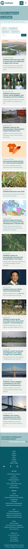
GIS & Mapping (14, 539)
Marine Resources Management (14, 503)
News (14, 457)
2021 (4, 28)
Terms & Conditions (10, 547)
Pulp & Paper (14, 485)
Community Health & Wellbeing (14, 525)
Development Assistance (14, 474)
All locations (12, 28)
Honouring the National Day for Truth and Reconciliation (13, 162)
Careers (14, 459)
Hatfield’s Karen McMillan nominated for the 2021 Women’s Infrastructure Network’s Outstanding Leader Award (12, 385)
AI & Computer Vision (14, 535)
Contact (14, 461)
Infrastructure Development (14, 513)
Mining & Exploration (14, 480)
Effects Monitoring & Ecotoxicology (14, 497)
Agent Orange (14, 463)
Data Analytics (14, 537)
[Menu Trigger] (21, 3)
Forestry (14, 476)
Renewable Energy (14, 487)
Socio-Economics (14, 529)
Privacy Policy (20, 547)
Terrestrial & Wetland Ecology (14, 517)
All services (15, 32)
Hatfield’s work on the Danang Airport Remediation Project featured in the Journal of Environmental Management (13, 130)
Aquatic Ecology (14, 495)
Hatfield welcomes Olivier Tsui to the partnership (12, 290)
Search (23, 35)
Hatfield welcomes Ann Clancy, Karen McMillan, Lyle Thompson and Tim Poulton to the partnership (13, 96)
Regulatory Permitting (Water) (14, 505)
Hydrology (14, 501)
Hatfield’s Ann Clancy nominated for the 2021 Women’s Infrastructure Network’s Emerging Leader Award (13, 418)
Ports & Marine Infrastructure (14, 483)
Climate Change (14, 523)
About (14, 453)
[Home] (7, 3)
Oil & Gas (14, 482)
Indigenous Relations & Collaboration (14, 527)
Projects (14, 455)
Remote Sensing (14, 541)
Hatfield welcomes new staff (13, 192)
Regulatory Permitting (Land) (13, 515)
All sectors (5, 32)
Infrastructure (14, 478)
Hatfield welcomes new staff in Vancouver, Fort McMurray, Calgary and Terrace (13, 61)
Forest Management (14, 511)
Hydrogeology (14, 499)
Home (14, 451)
